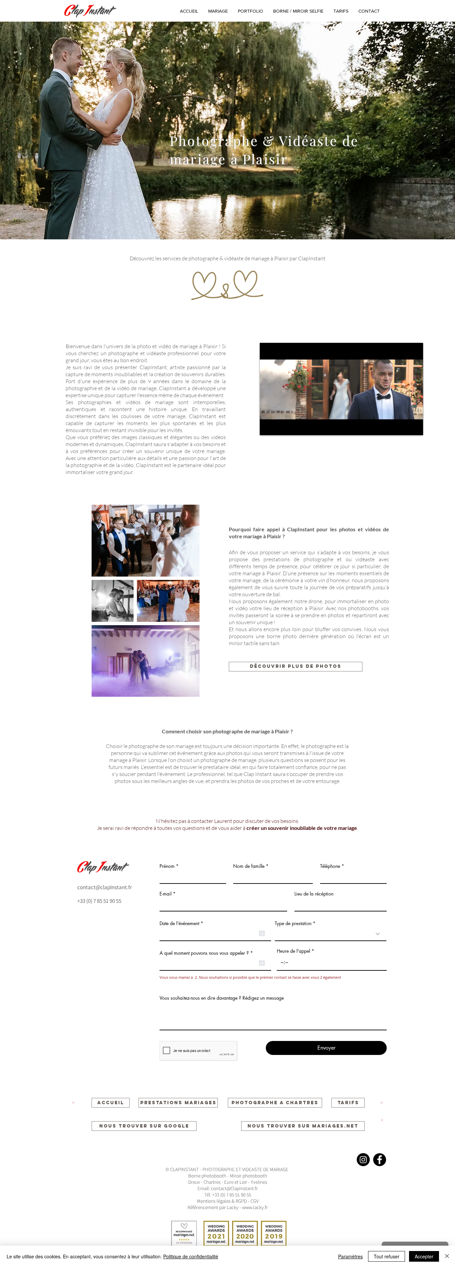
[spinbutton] (332, 962)
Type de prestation (293, 923)
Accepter (424, 1256)
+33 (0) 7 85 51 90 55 (99, 900)
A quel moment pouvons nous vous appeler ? (207, 953)
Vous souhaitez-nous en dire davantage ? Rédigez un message (222, 998)
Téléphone (330, 866)
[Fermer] (447, 1256)
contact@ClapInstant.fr (234, 1188)
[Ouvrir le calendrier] (261, 933)
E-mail (166, 893)
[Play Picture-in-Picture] (402, 426)
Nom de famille (248, 866)
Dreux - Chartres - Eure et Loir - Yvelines (227, 1182)
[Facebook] (379, 1159)
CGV (253, 1201)
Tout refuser (386, 1256)
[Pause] (268, 426)
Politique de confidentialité (190, 1256)
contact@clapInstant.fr (104, 887)
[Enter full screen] (414, 426)
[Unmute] (279, 426)
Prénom (167, 866)
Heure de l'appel (293, 951)
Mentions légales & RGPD (222, 1201)
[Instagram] (363, 1159)
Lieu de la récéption (313, 893)
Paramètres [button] (350, 1256)
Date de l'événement (183, 923)
